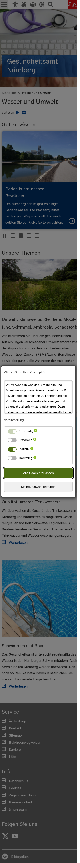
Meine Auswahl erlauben (38, 486)
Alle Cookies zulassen (38, 473)
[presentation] (35, 432)
